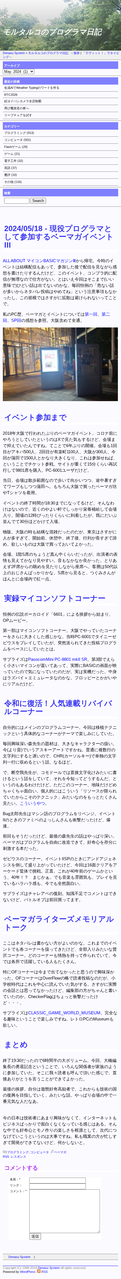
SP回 (16, 320)
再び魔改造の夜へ (16, 108)
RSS (6, 1156)
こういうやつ (32, 803)
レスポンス (18, 1156)
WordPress (27, 1271)
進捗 (76, 53)
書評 (7, 174)
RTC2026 (10, 94)
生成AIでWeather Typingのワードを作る (31, 87)
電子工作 (10, 160)
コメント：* (18, 1191)
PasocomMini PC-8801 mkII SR (57, 659)
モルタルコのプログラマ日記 (48, 53)
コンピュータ (13, 139)
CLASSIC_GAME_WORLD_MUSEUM (64, 1013)
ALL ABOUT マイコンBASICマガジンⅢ (39, 261)
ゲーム (9, 153)
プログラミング (15, 132)
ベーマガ (60, 1152)
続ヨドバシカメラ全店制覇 (22, 101)
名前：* (15, 1179)
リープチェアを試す (18, 115)
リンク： (16, 1185)
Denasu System (14, 53)
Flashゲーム (12, 146)
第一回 (91, 314)
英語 (7, 167)
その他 (9, 181)
